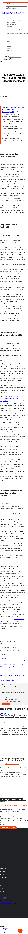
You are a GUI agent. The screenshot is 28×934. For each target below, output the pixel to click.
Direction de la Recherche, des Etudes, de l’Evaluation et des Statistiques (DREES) (13, 109)
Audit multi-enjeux (11, 24)
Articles (8, 41)
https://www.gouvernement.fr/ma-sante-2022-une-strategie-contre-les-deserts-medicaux (11, 667)
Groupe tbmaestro (7, 1)
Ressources (6, 40)
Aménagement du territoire (12, 720)
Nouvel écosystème (11, 8)
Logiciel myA (6, 35)
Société (8, 4)
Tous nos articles (8, 827)
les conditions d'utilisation (6, 903)
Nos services (6, 16)
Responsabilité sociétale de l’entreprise (16, 6)
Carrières (5, 10)
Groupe (8, 3)
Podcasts (9, 46)
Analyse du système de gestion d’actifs (17, 20)
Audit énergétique (11, 22)
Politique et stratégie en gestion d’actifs (17, 29)
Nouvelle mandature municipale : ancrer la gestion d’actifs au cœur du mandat (13, 800)
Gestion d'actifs (23, 805)
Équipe (8, 7)
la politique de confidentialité (7, 901)
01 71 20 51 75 (4, 891)
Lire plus (2, 932)
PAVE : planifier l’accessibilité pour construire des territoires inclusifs (12, 759)
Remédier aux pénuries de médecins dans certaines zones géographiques (11, 398)
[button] (4, 55)
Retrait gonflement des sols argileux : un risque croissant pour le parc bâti (13, 716)
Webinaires (9, 50)
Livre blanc (9, 43)
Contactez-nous (7, 52)
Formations (9, 26)
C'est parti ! (6, 704)
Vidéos (8, 48)
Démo (8, 36)
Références (6, 38)
